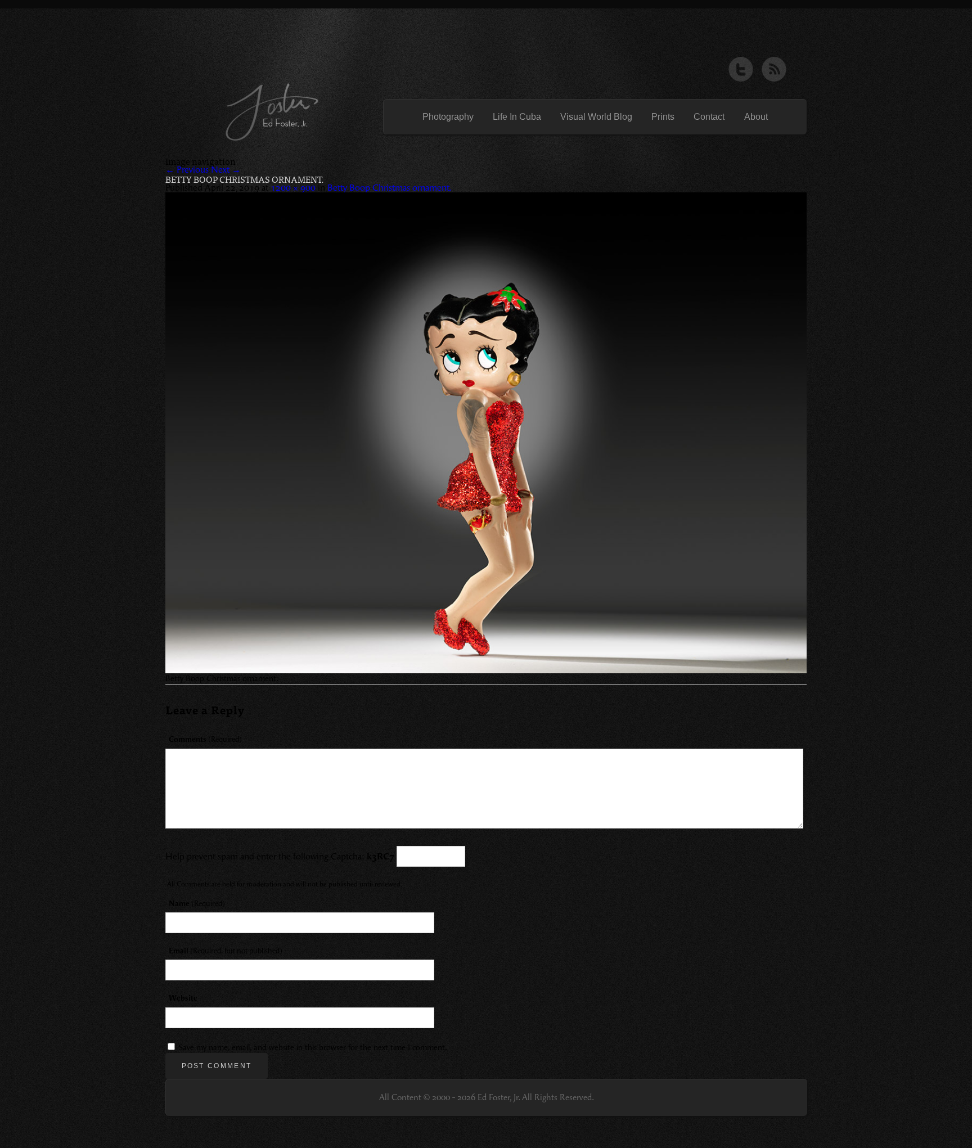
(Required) (205, 739)
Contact (709, 116)
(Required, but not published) (225, 951)
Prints (662, 116)
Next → (226, 169)
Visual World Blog (596, 116)
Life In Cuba (517, 116)
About (756, 116)
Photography (448, 116)
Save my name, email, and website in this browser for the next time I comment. (313, 1047)
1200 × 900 (293, 187)
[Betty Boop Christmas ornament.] (486, 432)
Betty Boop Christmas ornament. (389, 187)
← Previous (187, 169)
